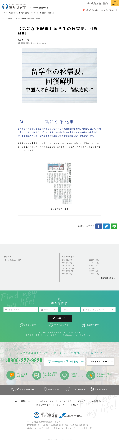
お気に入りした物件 (92, 10)
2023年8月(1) (94, 260)
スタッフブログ (43, 405)
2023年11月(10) (68, 268)
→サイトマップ (85, 428)
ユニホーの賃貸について (11, 13)
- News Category (13, 260)
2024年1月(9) (67, 263)
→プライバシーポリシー (62, 428)
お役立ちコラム (46, 401)
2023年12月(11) (68, 265)
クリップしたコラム (110, 10)
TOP (3, 18)
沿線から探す (54, 389)
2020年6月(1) (94, 271)
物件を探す (25, 13)
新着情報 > (26, 43)
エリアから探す (78, 389)
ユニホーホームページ (37, 428)
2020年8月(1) (94, 268)
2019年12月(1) (94, 274)
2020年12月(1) (94, 263)
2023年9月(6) (67, 274)
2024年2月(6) (67, 260)
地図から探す (101, 389)
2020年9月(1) (94, 265)
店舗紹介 (51, 13)
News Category (38, 43)
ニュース (60, 405)
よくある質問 (41, 13)
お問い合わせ (77, 405)
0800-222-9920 (61, 425)
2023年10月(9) (67, 271)
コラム (33, 13)
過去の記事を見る (107, 278)
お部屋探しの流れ (100, 401)
